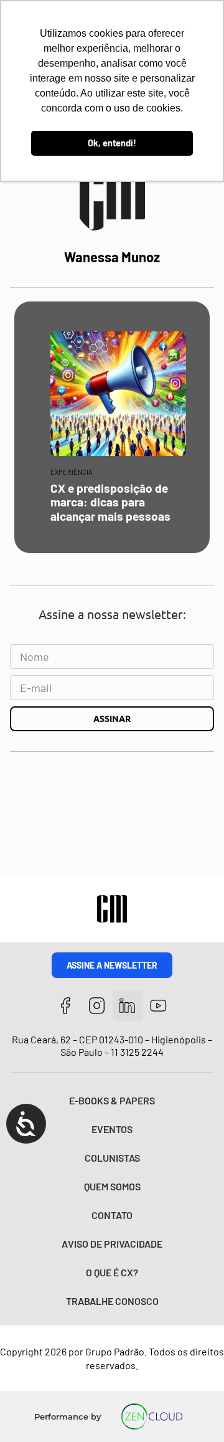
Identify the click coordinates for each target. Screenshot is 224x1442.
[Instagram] (97, 1005)
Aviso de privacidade (112, 1244)
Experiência (71, 472)
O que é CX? (112, 1272)
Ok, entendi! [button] (112, 143)
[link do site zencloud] (152, 1416)
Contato (112, 1215)
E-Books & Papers (112, 1100)
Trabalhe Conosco (112, 1301)
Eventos (112, 1129)
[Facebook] (65, 1005)
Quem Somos (112, 1186)
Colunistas (112, 1158)
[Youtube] (158, 1005)
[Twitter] (128, 1005)
